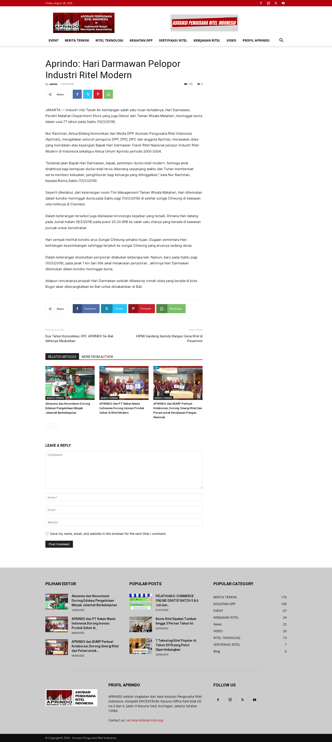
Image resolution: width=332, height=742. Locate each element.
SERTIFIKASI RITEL (173, 40)
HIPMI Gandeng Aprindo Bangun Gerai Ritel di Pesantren (169, 338)
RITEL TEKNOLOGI (109, 40)
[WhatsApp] (108, 94)
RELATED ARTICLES (62, 357)
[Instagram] (268, 3)
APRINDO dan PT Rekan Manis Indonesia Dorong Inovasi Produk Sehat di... (94, 623)
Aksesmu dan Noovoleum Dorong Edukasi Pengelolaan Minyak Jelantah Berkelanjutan (67, 408)
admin (53, 84)
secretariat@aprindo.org (144, 720)
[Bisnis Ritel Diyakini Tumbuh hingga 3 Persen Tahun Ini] (140, 624)
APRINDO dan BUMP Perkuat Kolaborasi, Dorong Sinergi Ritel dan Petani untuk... (95, 646)
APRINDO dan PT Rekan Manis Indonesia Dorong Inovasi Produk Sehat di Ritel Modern (121, 408)
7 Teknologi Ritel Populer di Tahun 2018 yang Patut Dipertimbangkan (176, 645)
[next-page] (55, 426)
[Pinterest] (98, 94)
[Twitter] (275, 3)
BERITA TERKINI (77, 40)
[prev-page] (48, 426)
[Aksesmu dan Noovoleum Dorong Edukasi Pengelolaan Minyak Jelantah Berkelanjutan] (70, 383)
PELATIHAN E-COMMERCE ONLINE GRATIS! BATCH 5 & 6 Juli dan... (177, 600)
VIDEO (231, 40)
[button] (281, 41)
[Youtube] (283, 3)
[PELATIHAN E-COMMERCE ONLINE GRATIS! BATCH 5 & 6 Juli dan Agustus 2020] (140, 601)
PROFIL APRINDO (256, 40)
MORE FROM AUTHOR (97, 357)
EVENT (53, 40)
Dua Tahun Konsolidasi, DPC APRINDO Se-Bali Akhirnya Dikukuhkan (79, 338)
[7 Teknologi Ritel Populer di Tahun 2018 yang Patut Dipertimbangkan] (140, 646)
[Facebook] (260, 3)
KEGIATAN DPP (141, 40)
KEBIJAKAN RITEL (207, 40)
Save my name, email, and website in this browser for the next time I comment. (108, 533)
